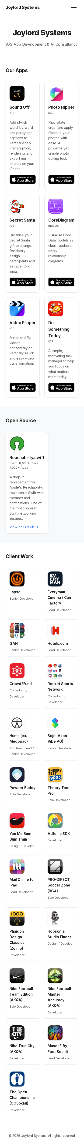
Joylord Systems (22, 7)
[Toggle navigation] (74, 7)
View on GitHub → (24, 527)
